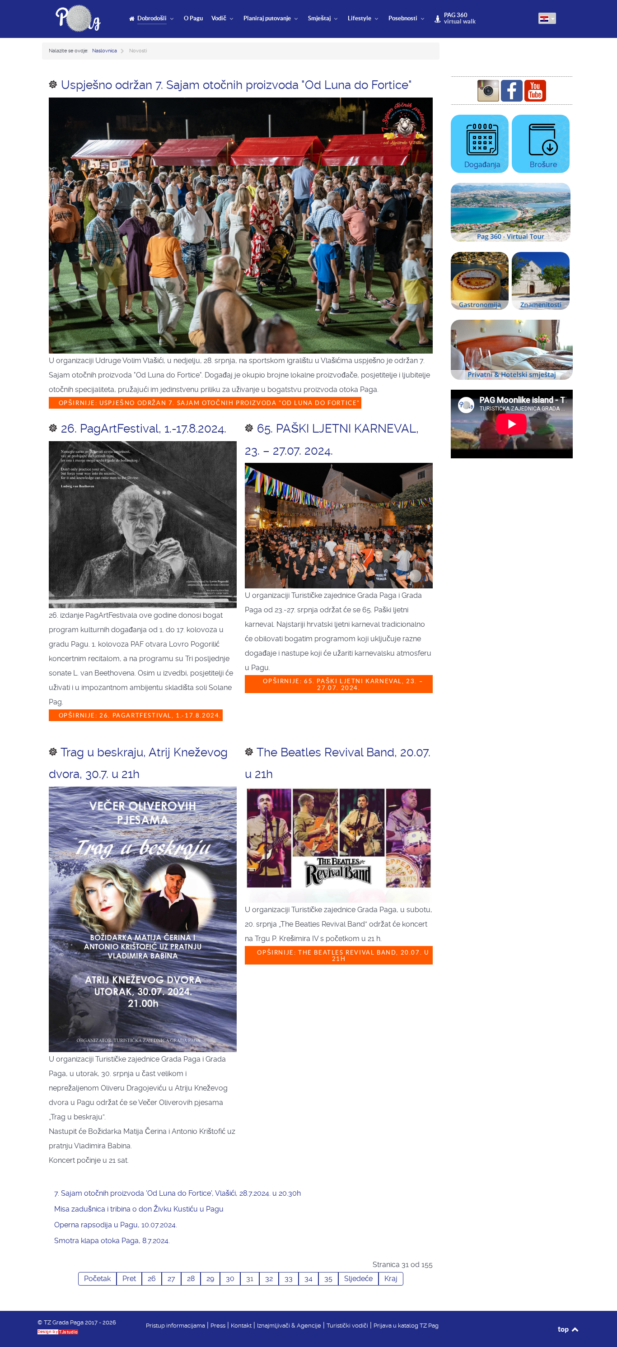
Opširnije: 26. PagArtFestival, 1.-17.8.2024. (138, 715)
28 (191, 1278)
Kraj (390, 1278)
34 (308, 1278)
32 (269, 1278)
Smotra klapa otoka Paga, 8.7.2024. (112, 1240)
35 (328, 1278)
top (564, 1329)
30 (230, 1278)
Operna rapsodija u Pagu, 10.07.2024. (115, 1225)
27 (171, 1278)
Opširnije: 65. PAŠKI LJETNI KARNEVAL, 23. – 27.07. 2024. (342, 684)
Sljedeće (358, 1278)
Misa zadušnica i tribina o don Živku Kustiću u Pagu (139, 1209)
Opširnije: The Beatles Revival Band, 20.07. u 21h (342, 956)
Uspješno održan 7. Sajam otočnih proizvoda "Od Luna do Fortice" (236, 85)
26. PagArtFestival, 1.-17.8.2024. (143, 428)
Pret (129, 1278)
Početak (97, 1278)
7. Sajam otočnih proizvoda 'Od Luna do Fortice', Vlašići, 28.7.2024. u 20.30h (177, 1193)
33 (289, 1278)
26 (152, 1278)
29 (210, 1278)
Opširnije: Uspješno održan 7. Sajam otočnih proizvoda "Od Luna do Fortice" (208, 403)
